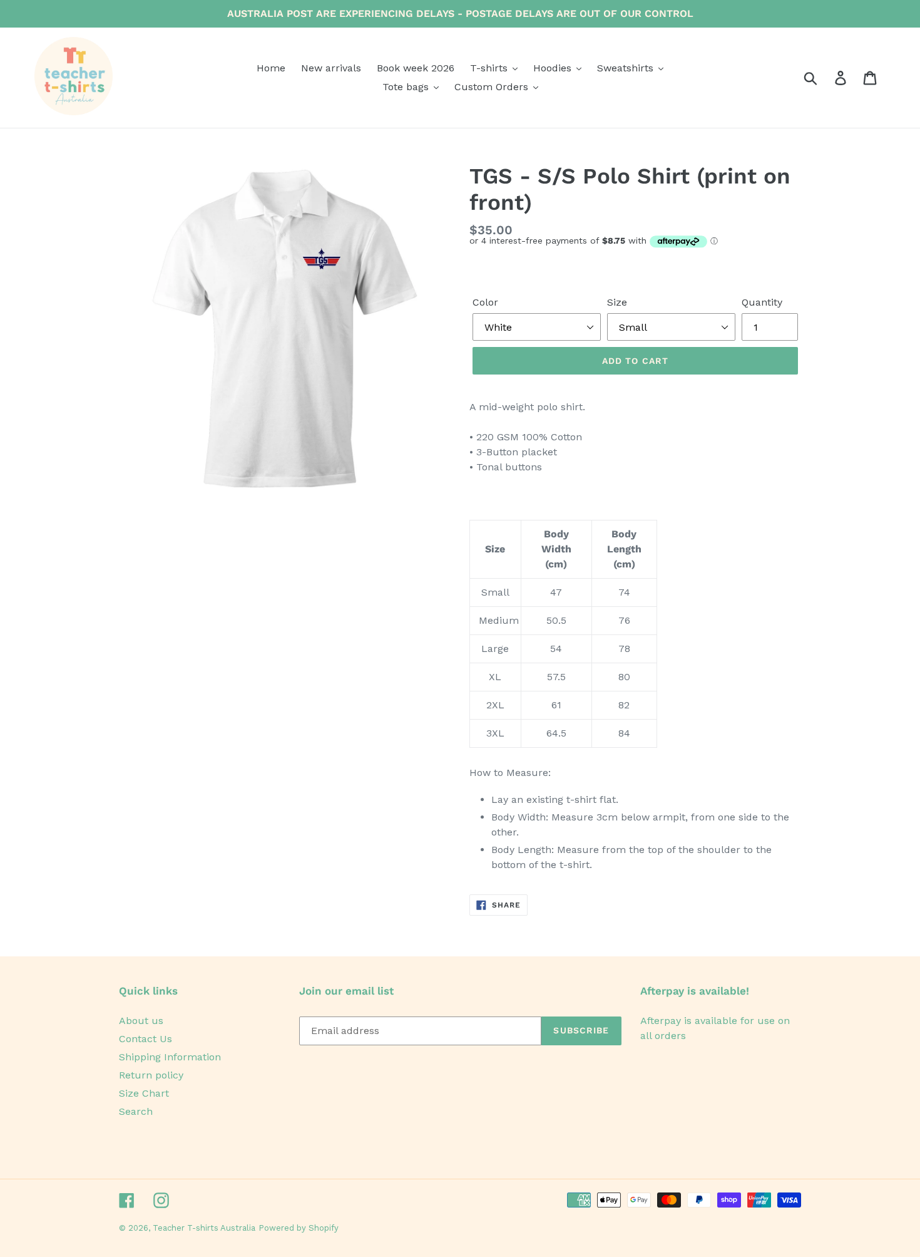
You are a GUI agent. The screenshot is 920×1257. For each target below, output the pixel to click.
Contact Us (145, 1039)
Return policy (151, 1075)
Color (485, 302)
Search (136, 1111)
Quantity (762, 302)
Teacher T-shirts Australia (204, 1228)
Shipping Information (170, 1057)
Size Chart (144, 1093)
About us (141, 1021)
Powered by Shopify (298, 1228)
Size (617, 302)
